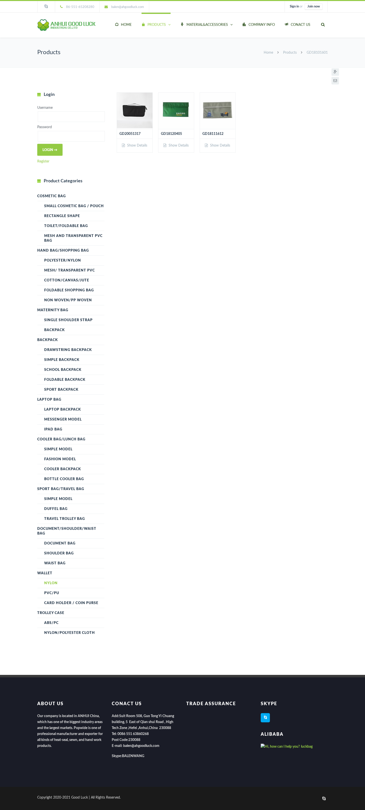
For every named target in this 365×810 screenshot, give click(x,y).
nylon (51, 583)
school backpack (62, 370)
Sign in (294, 6)
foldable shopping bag (69, 290)
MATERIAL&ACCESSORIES (207, 25)
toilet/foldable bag (66, 226)
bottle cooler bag (64, 479)
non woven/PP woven (68, 300)
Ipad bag (53, 429)
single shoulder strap (68, 320)
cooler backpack (62, 469)
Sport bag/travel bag (60, 489)
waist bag (55, 563)
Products (156, 25)
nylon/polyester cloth (69, 633)
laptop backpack (62, 409)
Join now (313, 6)
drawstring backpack (68, 350)
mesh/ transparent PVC (69, 270)
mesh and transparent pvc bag (73, 238)
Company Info (262, 25)
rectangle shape (62, 216)
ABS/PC (51, 623)
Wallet (44, 573)
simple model (58, 449)
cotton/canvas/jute (66, 280)
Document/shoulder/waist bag (66, 531)
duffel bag (56, 509)
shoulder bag (59, 553)
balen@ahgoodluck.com (127, 7)
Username (45, 108)
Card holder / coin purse (71, 603)
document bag (59, 543)
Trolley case (50, 613)
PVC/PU (51, 593)
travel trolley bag (64, 519)
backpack (54, 330)
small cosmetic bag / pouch (74, 206)
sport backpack (61, 389)
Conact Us (300, 25)
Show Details (136, 145)
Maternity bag (52, 310)
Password (44, 127)
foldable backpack (64, 380)
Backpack (47, 340)
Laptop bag (49, 399)
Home (126, 25)
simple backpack (61, 360)
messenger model (63, 419)
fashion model (60, 459)
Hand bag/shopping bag (63, 250)
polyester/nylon (62, 260)
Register (43, 161)
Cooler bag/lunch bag (61, 439)
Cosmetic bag (51, 196)
